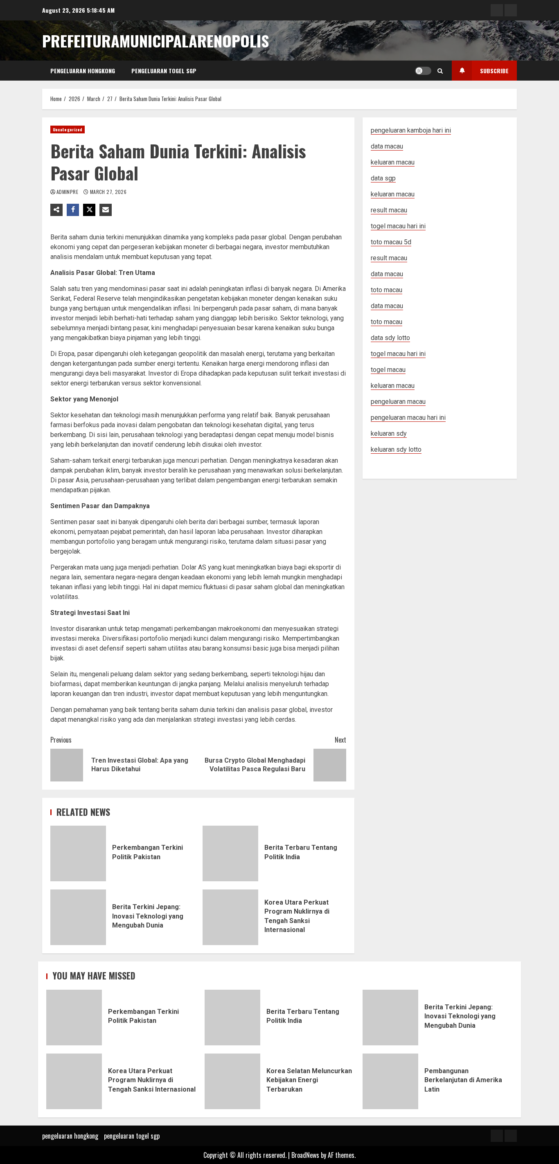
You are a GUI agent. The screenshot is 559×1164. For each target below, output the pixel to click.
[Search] (440, 71)
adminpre (67, 191)
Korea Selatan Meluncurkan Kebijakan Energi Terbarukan (232, 1081)
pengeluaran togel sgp (163, 70)
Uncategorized (67, 129)
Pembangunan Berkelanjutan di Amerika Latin (390, 1081)
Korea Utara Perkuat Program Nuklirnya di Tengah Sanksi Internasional (230, 917)
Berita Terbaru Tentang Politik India (230, 853)
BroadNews (305, 1155)
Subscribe (494, 70)
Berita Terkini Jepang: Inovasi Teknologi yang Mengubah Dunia (78, 917)
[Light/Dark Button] (423, 71)
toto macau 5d (391, 242)
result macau (389, 258)
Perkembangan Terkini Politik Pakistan (78, 853)
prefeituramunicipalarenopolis (155, 40)
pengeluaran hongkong (82, 70)
